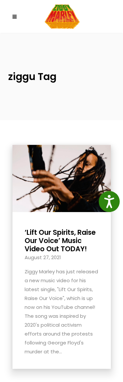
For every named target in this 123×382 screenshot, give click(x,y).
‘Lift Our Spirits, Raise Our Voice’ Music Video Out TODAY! (60, 241)
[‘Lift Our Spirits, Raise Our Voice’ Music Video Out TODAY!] (61, 178)
